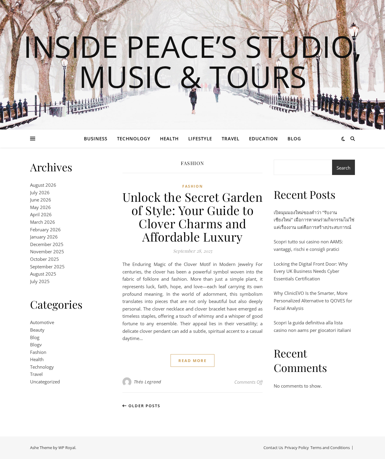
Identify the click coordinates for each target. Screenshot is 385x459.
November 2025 (47, 251)
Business (95, 139)
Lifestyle (200, 139)
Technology (133, 139)
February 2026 (45, 229)
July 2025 (40, 281)
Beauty (37, 330)
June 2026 (40, 200)
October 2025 (44, 259)
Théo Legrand (147, 382)
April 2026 (41, 214)
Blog (294, 139)
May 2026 (40, 207)
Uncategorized (45, 382)
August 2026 (43, 185)
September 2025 (47, 267)
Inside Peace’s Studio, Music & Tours (192, 61)
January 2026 (44, 237)
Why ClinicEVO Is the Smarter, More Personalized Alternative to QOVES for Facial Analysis (313, 300)
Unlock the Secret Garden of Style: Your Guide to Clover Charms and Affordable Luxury (192, 217)
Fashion (38, 352)
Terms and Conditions (330, 447)
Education (263, 139)
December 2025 (46, 244)
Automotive (42, 322)
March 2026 (42, 222)
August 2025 (43, 274)
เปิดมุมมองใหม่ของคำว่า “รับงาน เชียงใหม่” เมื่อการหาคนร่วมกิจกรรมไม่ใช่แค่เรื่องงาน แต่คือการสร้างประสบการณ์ (314, 219)
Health (169, 139)
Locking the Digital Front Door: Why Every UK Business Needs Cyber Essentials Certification (311, 271)
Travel (230, 139)
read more (192, 360)
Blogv (36, 345)
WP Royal (66, 447)
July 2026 (40, 192)
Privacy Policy (297, 447)
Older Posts (143, 405)
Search (343, 168)
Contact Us (273, 447)
